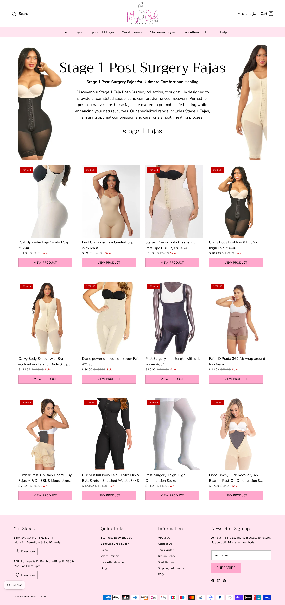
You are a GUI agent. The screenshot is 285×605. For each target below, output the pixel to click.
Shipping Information (171, 568)
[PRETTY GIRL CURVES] (143, 12)
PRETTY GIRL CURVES (34, 596)
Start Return (166, 562)
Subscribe (226, 567)
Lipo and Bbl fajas (102, 32)
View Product (45, 263)
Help (223, 32)
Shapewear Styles (163, 32)
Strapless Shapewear (115, 544)
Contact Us (165, 544)
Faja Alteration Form (197, 32)
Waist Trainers (132, 32)
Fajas (78, 32)
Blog (104, 568)
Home (62, 32)
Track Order (165, 550)
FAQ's (162, 574)
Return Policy (166, 556)
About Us (164, 538)
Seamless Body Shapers (116, 538)
